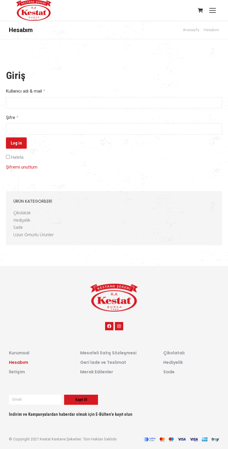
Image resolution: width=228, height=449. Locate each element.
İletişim (17, 372)
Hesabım (18, 362)
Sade (18, 227)
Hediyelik (21, 220)
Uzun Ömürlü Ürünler (33, 234)
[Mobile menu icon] (212, 10)
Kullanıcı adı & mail (25, 91)
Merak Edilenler (96, 372)
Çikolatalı (22, 212)
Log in (16, 143)
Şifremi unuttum (21, 167)
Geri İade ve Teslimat (103, 362)
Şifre (12, 117)
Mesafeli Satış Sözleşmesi (108, 353)
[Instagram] (119, 326)
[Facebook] (109, 326)
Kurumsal (19, 353)
